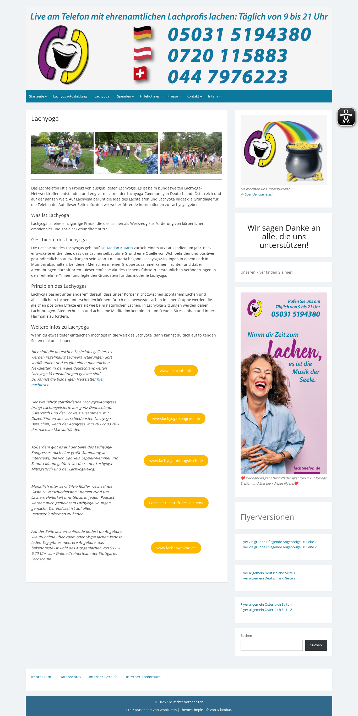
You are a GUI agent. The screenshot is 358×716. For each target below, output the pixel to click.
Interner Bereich (103, 676)
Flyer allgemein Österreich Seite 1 (266, 604)
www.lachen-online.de (176, 547)
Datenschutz (70, 676)
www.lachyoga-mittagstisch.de (176, 460)
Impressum (41, 676)
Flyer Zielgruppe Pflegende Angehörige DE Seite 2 (279, 547)
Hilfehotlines (150, 96)
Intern (213, 96)
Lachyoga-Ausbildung (70, 96)
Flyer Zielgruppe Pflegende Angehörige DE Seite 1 (279, 541)
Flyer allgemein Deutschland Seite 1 (268, 573)
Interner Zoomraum (143, 676)
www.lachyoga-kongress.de (176, 418)
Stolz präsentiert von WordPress (151, 709)
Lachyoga (101, 96)
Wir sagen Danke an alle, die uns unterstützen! (284, 236)
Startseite (36, 96)
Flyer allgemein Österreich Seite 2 (266, 609)
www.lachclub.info (176, 370)
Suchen (246, 635)
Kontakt (193, 96)
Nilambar (224, 709)
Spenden (124, 96)
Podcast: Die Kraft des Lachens (176, 502)
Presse (172, 96)
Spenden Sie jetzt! (258, 194)
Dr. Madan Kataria (117, 247)
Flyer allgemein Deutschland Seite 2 (268, 578)
